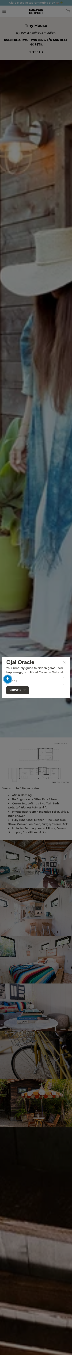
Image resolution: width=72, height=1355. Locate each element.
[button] (7, 679)
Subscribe (17, 690)
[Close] (64, 662)
